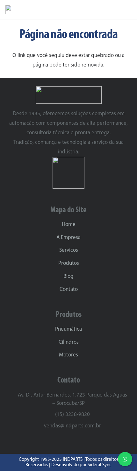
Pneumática (68, 329)
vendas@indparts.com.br (72, 426)
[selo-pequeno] (68, 173)
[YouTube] (86, 442)
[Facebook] (74, 442)
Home (69, 224)
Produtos (68, 263)
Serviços (68, 250)
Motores (68, 355)
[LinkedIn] (62, 442)
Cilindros (69, 342)
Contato (69, 289)
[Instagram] (51, 442)
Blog (68, 276)
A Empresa (68, 237)
